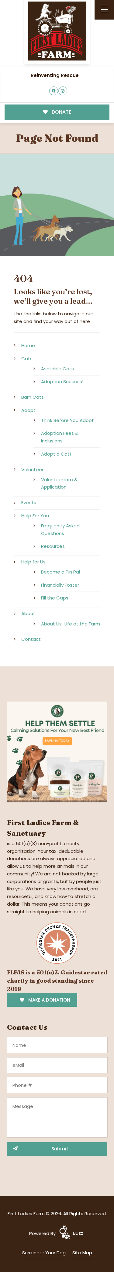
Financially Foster (60, 585)
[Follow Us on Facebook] (53, 90)
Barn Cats (32, 397)
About (28, 613)
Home (28, 345)
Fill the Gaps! (55, 598)
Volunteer (32, 469)
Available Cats (57, 368)
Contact (31, 639)
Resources (53, 546)
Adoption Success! (62, 381)
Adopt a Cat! (56, 454)
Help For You (35, 515)
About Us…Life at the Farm (70, 624)
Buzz (78, 1233)
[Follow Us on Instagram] (62, 90)
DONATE (60, 111)
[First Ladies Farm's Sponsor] (57, 751)
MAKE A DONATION (48, 1000)
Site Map (82, 1252)
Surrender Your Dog (44, 1252)
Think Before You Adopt (67, 420)
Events (28, 502)
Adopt (28, 410)
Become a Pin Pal (60, 572)
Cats (27, 358)
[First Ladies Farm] (57, 31)
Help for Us (33, 562)
